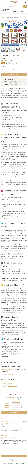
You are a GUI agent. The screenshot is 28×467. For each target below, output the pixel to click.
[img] (4, 421)
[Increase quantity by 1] (13, 69)
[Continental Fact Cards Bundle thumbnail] (8, 49)
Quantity (2, 66)
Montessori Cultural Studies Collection (11, 385)
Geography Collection (7, 383)
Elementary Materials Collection (9, 386)
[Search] (25, 6)
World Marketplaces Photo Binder (10, 374)
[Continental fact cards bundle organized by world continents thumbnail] (3, 49)
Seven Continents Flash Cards (9, 369)
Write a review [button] (14, 412)
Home (2, 17)
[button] (4, 60)
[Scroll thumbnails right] (26, 49)
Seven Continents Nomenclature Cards (11, 373)
